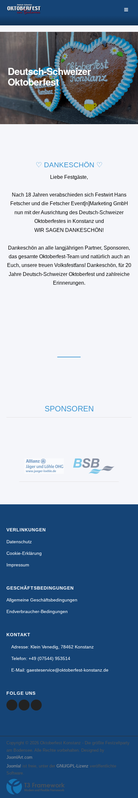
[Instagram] (36, 705)
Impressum (17, 564)
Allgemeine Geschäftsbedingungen (41, 599)
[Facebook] (12, 705)
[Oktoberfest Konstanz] (24, 13)
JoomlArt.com (19, 757)
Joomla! (13, 766)
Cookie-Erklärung (24, 553)
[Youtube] (24, 705)
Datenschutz (19, 541)
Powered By (35, 787)
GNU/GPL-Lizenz (72, 766)
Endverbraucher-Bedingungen (37, 611)
